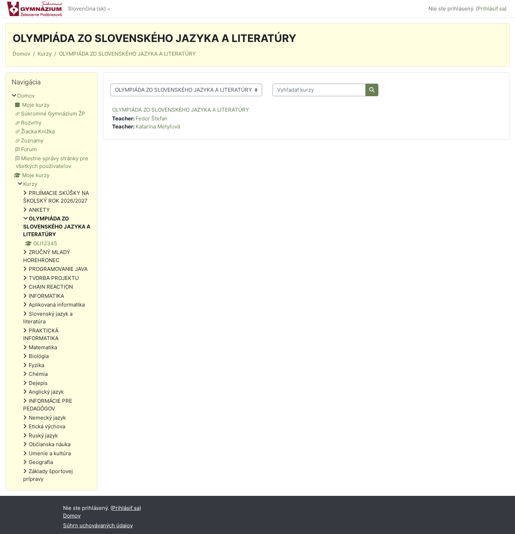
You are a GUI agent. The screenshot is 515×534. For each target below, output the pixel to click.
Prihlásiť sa (491, 8)
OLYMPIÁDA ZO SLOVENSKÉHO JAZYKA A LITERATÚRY (127, 53)
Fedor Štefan (151, 118)
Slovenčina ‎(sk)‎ (87, 8)
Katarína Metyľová (158, 126)
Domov (21, 53)
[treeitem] (51, 287)
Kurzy (44, 53)
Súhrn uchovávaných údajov (98, 525)
